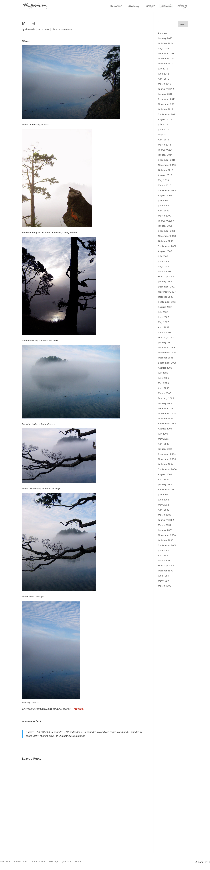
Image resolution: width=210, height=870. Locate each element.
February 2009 (166, 220)
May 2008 (163, 266)
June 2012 (163, 73)
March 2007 (164, 332)
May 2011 (163, 134)
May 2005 (163, 438)
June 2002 (163, 499)
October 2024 (165, 43)
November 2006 (167, 352)
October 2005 (165, 418)
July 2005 (163, 433)
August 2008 (165, 251)
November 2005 (167, 413)
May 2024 (163, 48)
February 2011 (166, 149)
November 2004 (167, 459)
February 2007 (166, 337)
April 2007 (163, 327)
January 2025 (165, 38)
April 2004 (163, 479)
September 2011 (167, 114)
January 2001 (165, 529)
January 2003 (165, 484)
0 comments (65, 29)
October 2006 (165, 357)
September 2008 (167, 246)
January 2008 (165, 281)
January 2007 (165, 342)
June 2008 (163, 261)
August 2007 (165, 306)
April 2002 (163, 509)
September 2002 (167, 489)
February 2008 (166, 276)
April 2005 (163, 443)
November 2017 (167, 58)
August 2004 (165, 474)
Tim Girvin (30, 29)
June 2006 (163, 377)
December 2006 (167, 347)
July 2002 (163, 494)
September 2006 (167, 362)
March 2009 (164, 215)
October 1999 (165, 570)
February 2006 (166, 398)
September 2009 (167, 190)
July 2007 (163, 311)
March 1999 (164, 585)
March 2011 (164, 144)
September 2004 (167, 469)
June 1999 (163, 575)
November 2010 (167, 164)
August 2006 (165, 367)
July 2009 (163, 200)
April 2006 (163, 388)
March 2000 (164, 560)
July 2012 (163, 68)
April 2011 (163, 139)
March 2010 (164, 185)
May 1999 (163, 580)
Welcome (5, 861)
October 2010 (165, 169)
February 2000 (166, 565)
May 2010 (163, 180)
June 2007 (163, 317)
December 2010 (167, 159)
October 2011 (165, 109)
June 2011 (163, 129)
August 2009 (165, 195)
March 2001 (164, 524)
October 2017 (165, 63)
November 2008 (167, 235)
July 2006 (163, 372)
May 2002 (163, 504)
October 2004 (165, 464)
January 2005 (165, 448)
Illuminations (38, 861)
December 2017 (167, 53)
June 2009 (163, 205)
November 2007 (167, 291)
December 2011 (167, 98)
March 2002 (164, 514)
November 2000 (167, 535)
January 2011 (165, 154)
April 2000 (163, 555)
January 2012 (165, 93)
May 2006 (163, 382)
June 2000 (163, 550)
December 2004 (167, 453)
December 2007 (167, 286)
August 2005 (165, 428)
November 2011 (167, 104)
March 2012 (164, 83)
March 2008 (164, 271)
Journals (66, 861)
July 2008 (163, 256)
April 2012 (163, 78)
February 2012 (166, 88)
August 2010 (165, 175)
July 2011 (163, 124)
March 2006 (164, 393)
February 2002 (166, 519)
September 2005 (167, 423)
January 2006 (165, 403)
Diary (54, 29)
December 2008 (167, 230)
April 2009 (163, 210)
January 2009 (165, 225)
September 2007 (167, 301)
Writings (53, 861)
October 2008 (165, 240)
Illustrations (20, 861)
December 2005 (167, 408)
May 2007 (163, 322)
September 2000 (167, 545)
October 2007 (165, 296)
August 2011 (165, 119)
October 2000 (165, 540)
